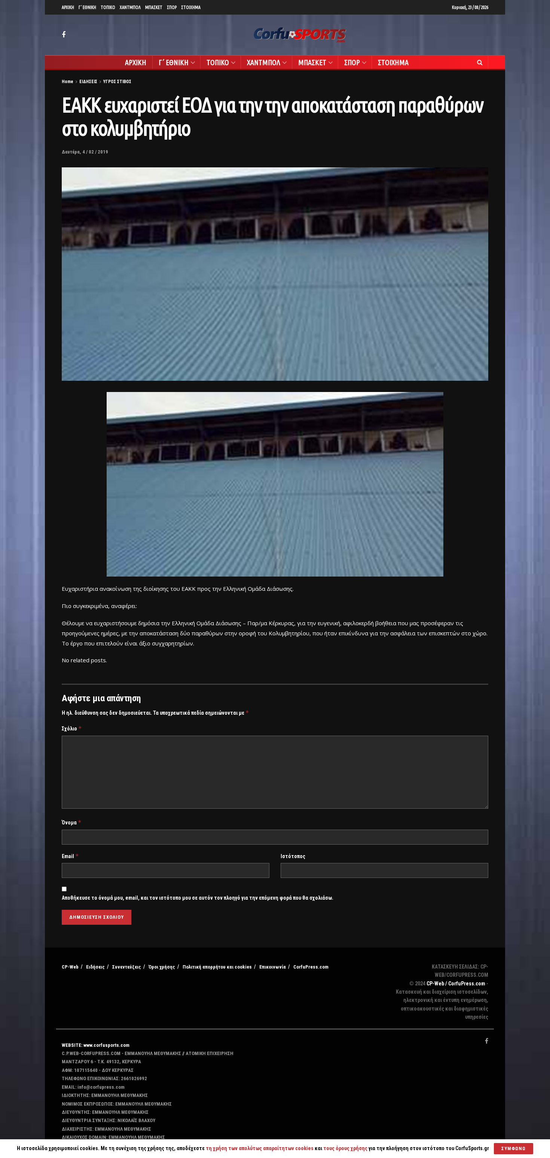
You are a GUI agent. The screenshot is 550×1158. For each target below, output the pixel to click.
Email (70, 856)
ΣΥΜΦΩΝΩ (513, 1148)
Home (67, 81)
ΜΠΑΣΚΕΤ (153, 7)
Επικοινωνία (272, 967)
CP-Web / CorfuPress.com (456, 984)
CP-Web (70, 967)
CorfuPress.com (311, 967)
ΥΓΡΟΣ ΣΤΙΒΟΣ (117, 81)
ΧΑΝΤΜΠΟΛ (130, 7)
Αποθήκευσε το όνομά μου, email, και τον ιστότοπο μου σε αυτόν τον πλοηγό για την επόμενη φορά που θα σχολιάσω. (197, 898)
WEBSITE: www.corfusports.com (95, 1045)
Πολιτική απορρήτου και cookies (217, 967)
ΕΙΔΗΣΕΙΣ (88, 81)
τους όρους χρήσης (346, 1148)
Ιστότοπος (293, 856)
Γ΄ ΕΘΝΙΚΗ (87, 7)
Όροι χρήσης (162, 967)
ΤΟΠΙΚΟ (108, 7)
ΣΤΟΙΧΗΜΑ (191, 7)
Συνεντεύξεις (126, 967)
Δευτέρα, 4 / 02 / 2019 (85, 152)
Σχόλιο (72, 728)
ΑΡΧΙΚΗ (68, 7)
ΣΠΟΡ (172, 7)
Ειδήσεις (95, 967)
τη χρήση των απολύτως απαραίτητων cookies (260, 1148)
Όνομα (72, 822)
